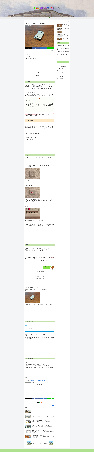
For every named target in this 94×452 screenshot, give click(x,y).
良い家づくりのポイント (28, 382)
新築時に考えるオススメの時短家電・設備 (63, 52)
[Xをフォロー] (38, 402)
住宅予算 (33, 382)
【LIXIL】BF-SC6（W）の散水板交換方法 (63, 46)
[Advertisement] (39, 65)
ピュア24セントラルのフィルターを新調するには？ (63, 49)
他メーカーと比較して (40, 77)
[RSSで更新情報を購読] (41, 402)
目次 (38, 72)
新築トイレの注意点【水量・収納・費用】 (62, 55)
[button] (68, 21)
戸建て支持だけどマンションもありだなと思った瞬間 (63, 58)
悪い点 (38, 76)
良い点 (38, 75)
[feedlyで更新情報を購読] (39, 402)
